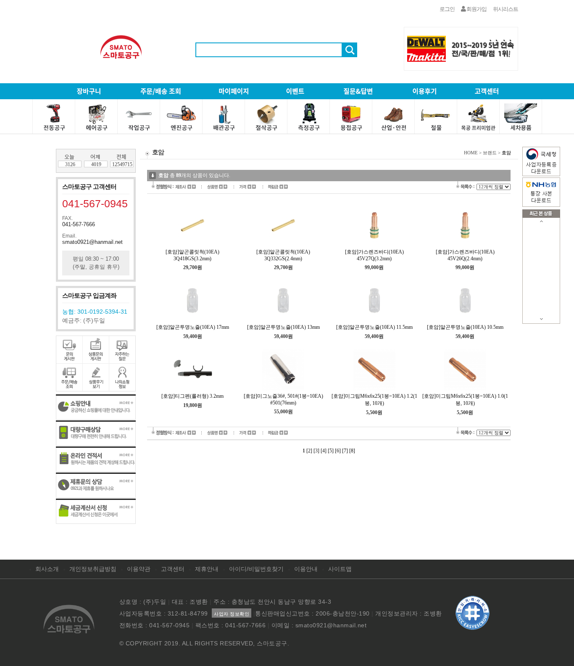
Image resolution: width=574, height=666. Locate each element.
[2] (309, 451)
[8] (352, 451)
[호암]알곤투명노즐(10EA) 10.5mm (465, 327)
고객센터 (172, 569)
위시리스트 (505, 9)
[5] (331, 451)
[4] (323, 451)
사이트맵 (340, 569)
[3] (316, 451)
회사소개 (47, 569)
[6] (338, 451)
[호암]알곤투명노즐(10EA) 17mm (192, 327)
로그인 (447, 9)
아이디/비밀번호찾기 (256, 569)
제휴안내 (207, 569)
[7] (345, 451)
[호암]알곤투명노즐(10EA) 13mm (283, 327)
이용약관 (138, 569)
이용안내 (306, 569)
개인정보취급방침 (92, 569)
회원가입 (476, 9)
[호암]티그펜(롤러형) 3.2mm (192, 396)
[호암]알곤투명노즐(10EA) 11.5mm (374, 327)
